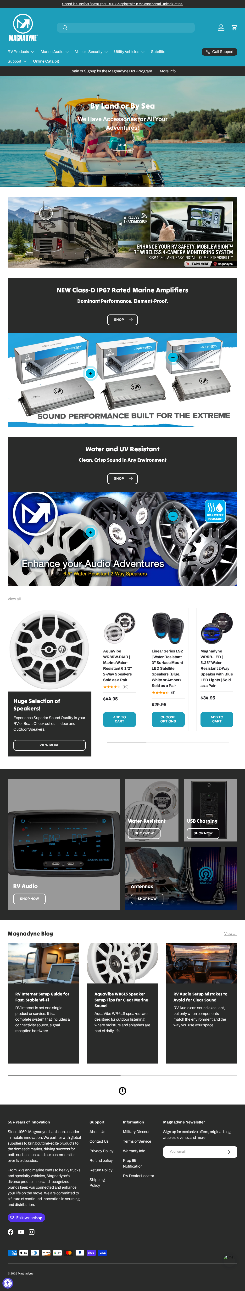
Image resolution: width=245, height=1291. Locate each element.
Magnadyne (25, 1273)
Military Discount (137, 1132)
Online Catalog (46, 61)
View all (14, 599)
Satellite (158, 52)
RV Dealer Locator (138, 1176)
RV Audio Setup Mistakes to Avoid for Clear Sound (200, 997)
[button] (234, 27)
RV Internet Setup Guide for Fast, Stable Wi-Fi (42, 997)
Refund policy (101, 1160)
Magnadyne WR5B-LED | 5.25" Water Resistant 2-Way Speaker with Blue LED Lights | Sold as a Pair (216, 668)
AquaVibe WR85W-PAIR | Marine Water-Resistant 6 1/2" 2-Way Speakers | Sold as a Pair (118, 665)
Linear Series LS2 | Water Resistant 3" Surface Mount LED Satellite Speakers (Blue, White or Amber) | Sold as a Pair (167, 668)
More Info (168, 71)
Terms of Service (137, 1141)
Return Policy (100, 1170)
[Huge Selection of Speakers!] (49, 650)
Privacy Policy (101, 1151)
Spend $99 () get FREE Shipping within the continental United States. (122, 4)
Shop (122, 145)
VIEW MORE (49, 745)
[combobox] (126, 28)
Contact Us (99, 1141)
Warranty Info (134, 1151)
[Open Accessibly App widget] (122, 1091)
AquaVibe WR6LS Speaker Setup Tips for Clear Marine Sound (121, 999)
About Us (97, 1132)
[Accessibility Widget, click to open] (7, 1283)
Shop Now (29, 899)
